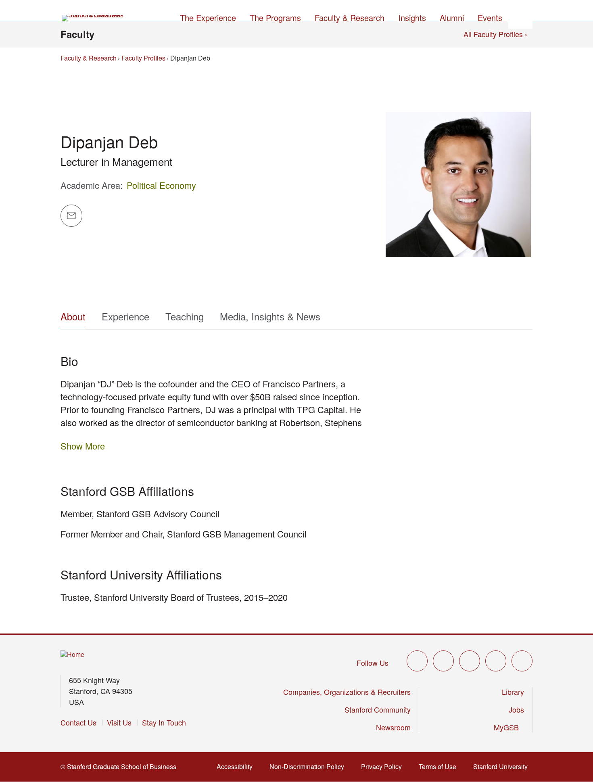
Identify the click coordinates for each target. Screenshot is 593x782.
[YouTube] (495, 660)
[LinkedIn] (522, 660)
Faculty (77, 34)
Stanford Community (378, 709)
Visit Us (119, 722)
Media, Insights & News (270, 316)
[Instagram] (469, 660)
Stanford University (501, 766)
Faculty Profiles (143, 58)
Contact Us (78, 722)
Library (513, 691)
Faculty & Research (89, 58)
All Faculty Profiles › (495, 34)
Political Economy (161, 185)
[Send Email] (71, 216)
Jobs (516, 709)
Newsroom (393, 727)
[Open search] (520, 16)
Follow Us (372, 662)
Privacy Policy (382, 766)
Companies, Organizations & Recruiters (347, 691)
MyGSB (507, 727)
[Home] (72, 654)
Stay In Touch (164, 722)
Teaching (184, 316)
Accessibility (235, 766)
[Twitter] (417, 660)
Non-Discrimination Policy (307, 766)
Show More (83, 445)
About (73, 316)
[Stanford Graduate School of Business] (93, 18)
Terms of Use (438, 766)
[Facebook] (443, 660)
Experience (125, 316)
